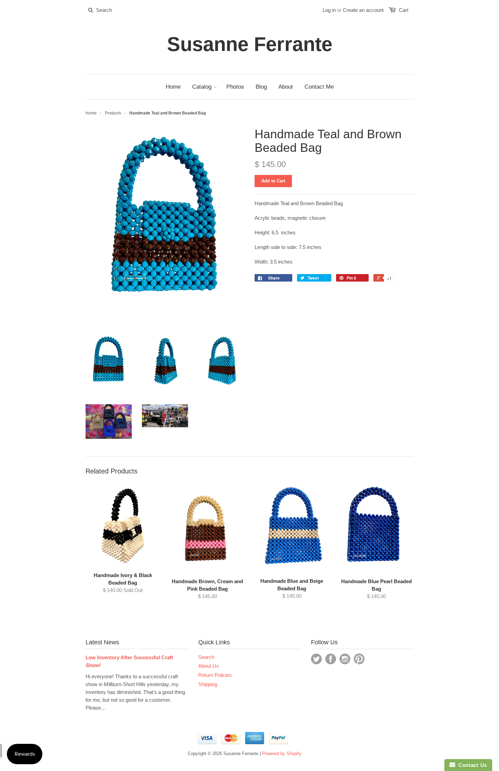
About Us (208, 666)
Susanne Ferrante (249, 44)
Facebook (330, 658)
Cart (403, 10)
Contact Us (471, 765)
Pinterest (359, 658)
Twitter (316, 658)
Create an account (363, 10)
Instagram (344, 658)
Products (113, 113)
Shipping (207, 684)
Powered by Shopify (281, 753)
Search (206, 657)
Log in (329, 10)
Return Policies (215, 675)
